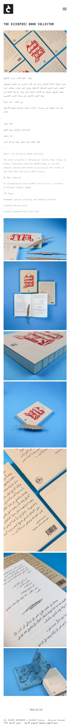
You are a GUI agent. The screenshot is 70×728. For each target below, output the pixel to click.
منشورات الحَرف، (37, 108)
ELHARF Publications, (40, 183)
